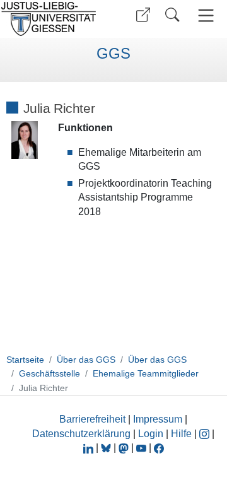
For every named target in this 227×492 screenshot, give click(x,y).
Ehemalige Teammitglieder (146, 373)
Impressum (157, 419)
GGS (113, 54)
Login (152, 433)
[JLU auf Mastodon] (125, 447)
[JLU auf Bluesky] (107, 447)
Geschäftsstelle (49, 373)
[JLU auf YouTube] (141, 447)
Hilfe (181, 433)
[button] (143, 14)
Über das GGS (86, 359)
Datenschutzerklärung (81, 433)
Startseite (25, 359)
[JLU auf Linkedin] (89, 447)
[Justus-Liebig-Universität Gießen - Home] (52, 19)
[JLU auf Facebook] (159, 447)
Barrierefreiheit (92, 419)
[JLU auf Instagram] (205, 433)
